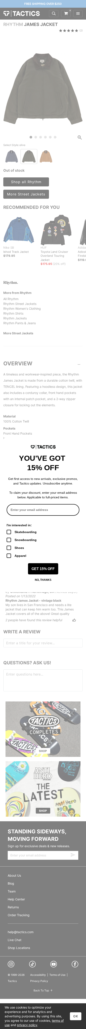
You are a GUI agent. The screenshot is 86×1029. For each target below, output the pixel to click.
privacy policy (27, 1025)
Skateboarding (26, 532)
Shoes (19, 548)
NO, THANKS (43, 579)
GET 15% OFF (43, 569)
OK (75, 1016)
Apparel (20, 555)
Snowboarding (26, 540)
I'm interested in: (19, 525)
